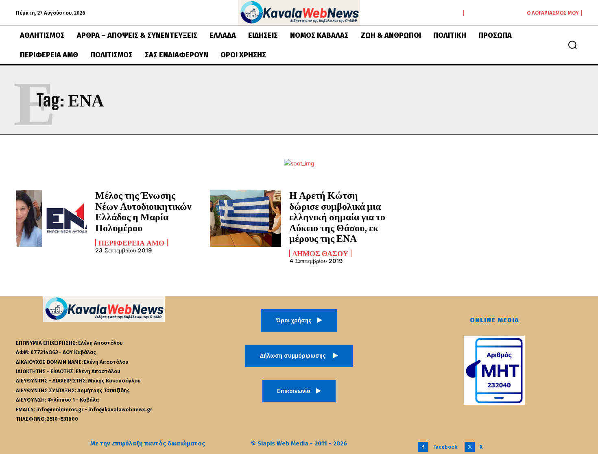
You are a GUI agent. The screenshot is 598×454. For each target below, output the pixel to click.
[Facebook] (423, 447)
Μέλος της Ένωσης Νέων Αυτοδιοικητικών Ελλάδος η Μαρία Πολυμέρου (143, 211)
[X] (470, 447)
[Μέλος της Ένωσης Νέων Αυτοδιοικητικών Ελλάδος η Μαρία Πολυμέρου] (51, 218)
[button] (572, 44)
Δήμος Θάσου (320, 253)
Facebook (445, 447)
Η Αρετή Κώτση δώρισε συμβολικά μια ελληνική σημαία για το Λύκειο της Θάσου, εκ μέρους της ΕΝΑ (337, 216)
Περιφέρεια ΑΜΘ (131, 242)
